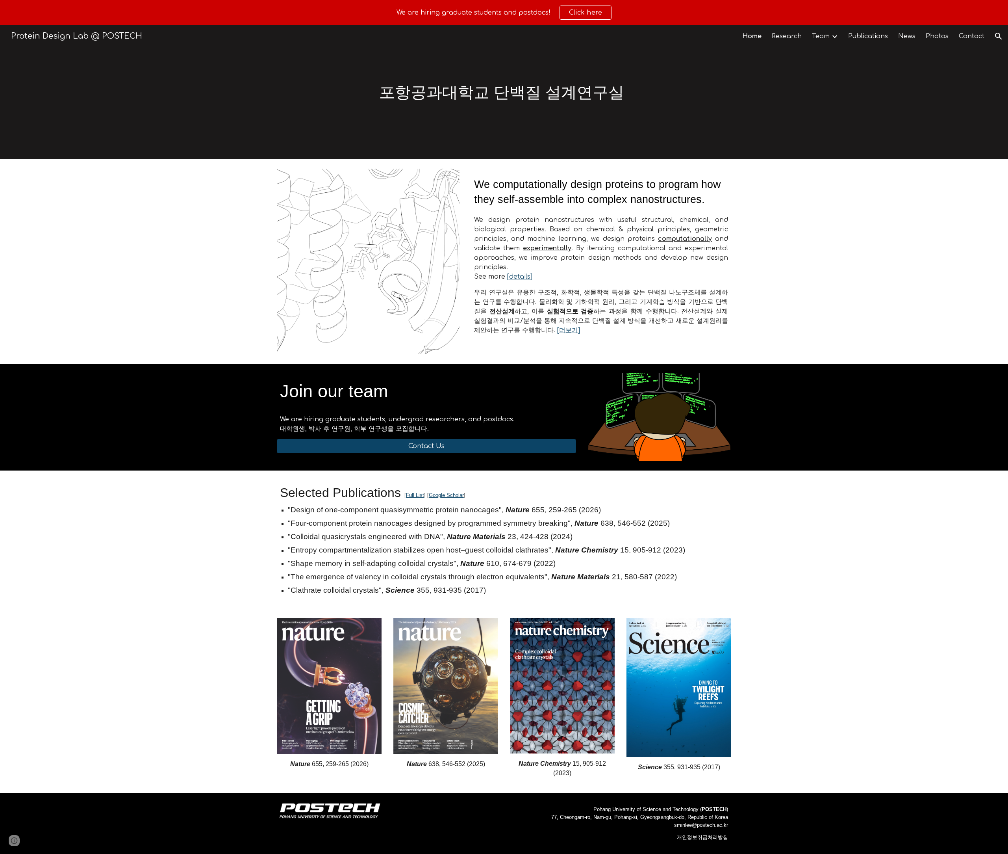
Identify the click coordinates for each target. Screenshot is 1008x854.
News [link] (906, 36)
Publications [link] (868, 36)
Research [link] (787, 36)
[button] (998, 36)
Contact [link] (971, 36)
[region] (504, 12)
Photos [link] (937, 36)
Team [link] (821, 36)
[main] (504, 92)
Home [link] (752, 36)
